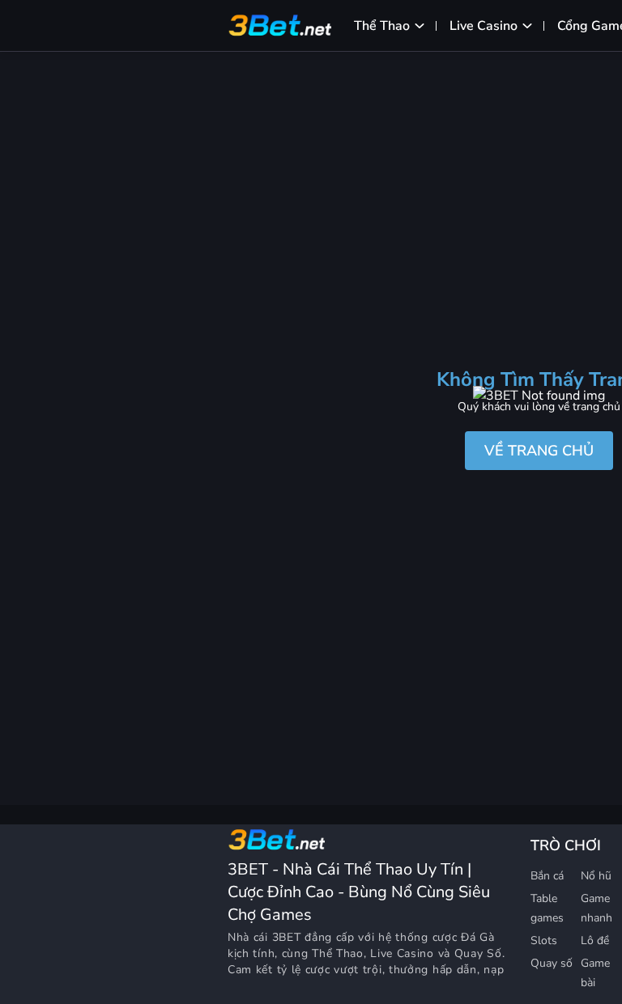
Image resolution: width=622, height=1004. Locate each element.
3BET (286, 937)
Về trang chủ (539, 450)
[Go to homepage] (276, 839)
